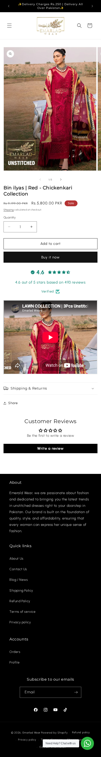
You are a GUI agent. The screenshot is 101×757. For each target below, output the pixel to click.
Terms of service (22, 612)
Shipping (9, 209)
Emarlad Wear (31, 732)
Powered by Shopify (54, 732)
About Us (16, 559)
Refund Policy (19, 601)
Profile (14, 662)
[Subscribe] (76, 692)
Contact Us (18, 569)
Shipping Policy (21, 591)
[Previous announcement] (9, 6)
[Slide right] (61, 179)
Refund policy (81, 732)
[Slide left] (40, 179)
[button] (9, 25)
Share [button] (13, 403)
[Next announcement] (92, 6)
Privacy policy (20, 622)
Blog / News (18, 580)
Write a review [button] (50, 448)
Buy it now (50, 257)
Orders (14, 652)
